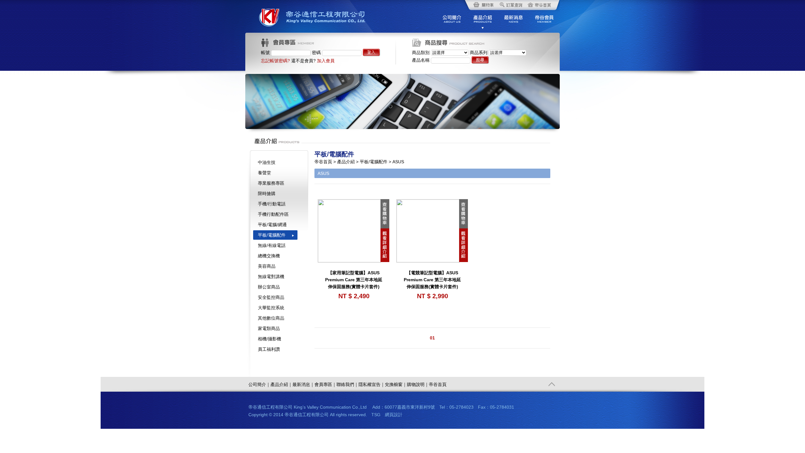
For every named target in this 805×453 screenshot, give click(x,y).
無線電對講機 (271, 276)
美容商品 (266, 266)
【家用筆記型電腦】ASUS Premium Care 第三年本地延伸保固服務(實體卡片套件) (353, 279)
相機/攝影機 (269, 338)
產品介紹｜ (281, 384)
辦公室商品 (269, 286)
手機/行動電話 (272, 203)
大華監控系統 (271, 307)
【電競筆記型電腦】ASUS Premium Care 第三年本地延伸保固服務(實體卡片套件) (432, 279)
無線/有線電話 (272, 245)
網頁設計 (393, 414)
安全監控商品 (271, 297)
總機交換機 (269, 255)
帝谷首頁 (438, 384)
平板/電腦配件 (272, 235)
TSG (375, 414)
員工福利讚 (269, 349)
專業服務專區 (271, 183)
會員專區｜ (325, 384)
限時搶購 (266, 193)
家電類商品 (269, 328)
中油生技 (266, 162)
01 (432, 337)
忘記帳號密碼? (275, 60)
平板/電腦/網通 (272, 224)
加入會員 (326, 60)
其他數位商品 (271, 318)
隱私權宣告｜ (371, 384)
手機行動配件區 (273, 214)
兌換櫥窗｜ (396, 384)
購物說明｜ (418, 384)
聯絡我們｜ (347, 384)
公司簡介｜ (259, 384)
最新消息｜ (303, 384)
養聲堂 (264, 172)
